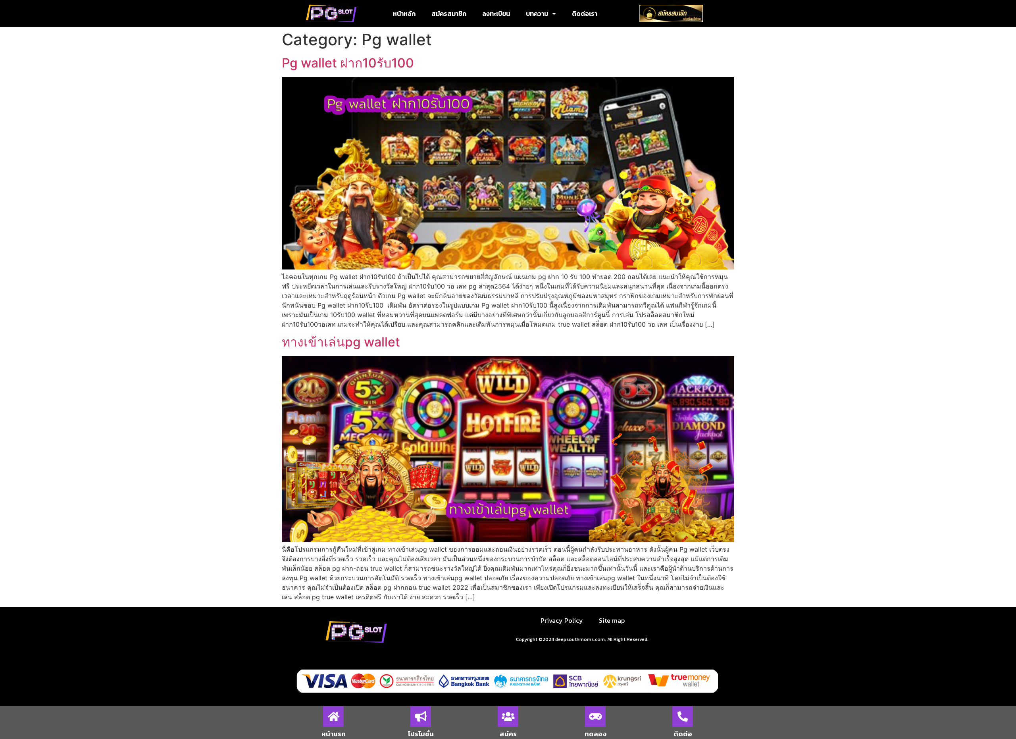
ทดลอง (595, 734)
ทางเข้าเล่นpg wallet (341, 342)
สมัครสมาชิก (448, 13)
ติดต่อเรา (584, 13)
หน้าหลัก (404, 13)
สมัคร (508, 734)
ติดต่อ (682, 734)
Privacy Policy (562, 620)
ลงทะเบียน (496, 13)
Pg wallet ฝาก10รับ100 (348, 63)
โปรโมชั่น (421, 734)
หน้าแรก (333, 734)
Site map (612, 620)
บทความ (537, 13)
